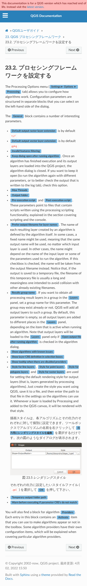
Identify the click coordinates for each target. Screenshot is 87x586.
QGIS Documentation (46, 16)
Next (72, 50)
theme (45, 575)
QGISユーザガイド (25, 30)
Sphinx (25, 575)
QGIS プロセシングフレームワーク (33, 37)
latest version (35, 6)
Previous (17, 50)
